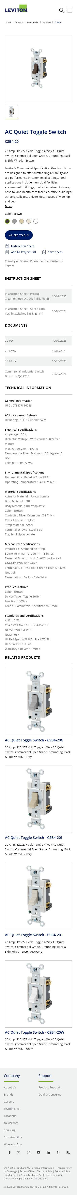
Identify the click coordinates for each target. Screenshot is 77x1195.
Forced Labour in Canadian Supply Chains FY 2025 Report (33, 1176)
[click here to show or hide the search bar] (61, 10)
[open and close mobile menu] (70, 10)
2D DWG (10, 351)
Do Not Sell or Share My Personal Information (29, 1167)
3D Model (11, 361)
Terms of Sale (44, 1171)
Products (19, 22)
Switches (46, 22)
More (8, 206)
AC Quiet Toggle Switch (34, 740)
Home (8, 22)
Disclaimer (10, 1175)
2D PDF (9, 340)
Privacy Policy (62, 1171)
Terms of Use (27, 1171)
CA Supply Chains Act (30, 1175)
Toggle (58, 22)
